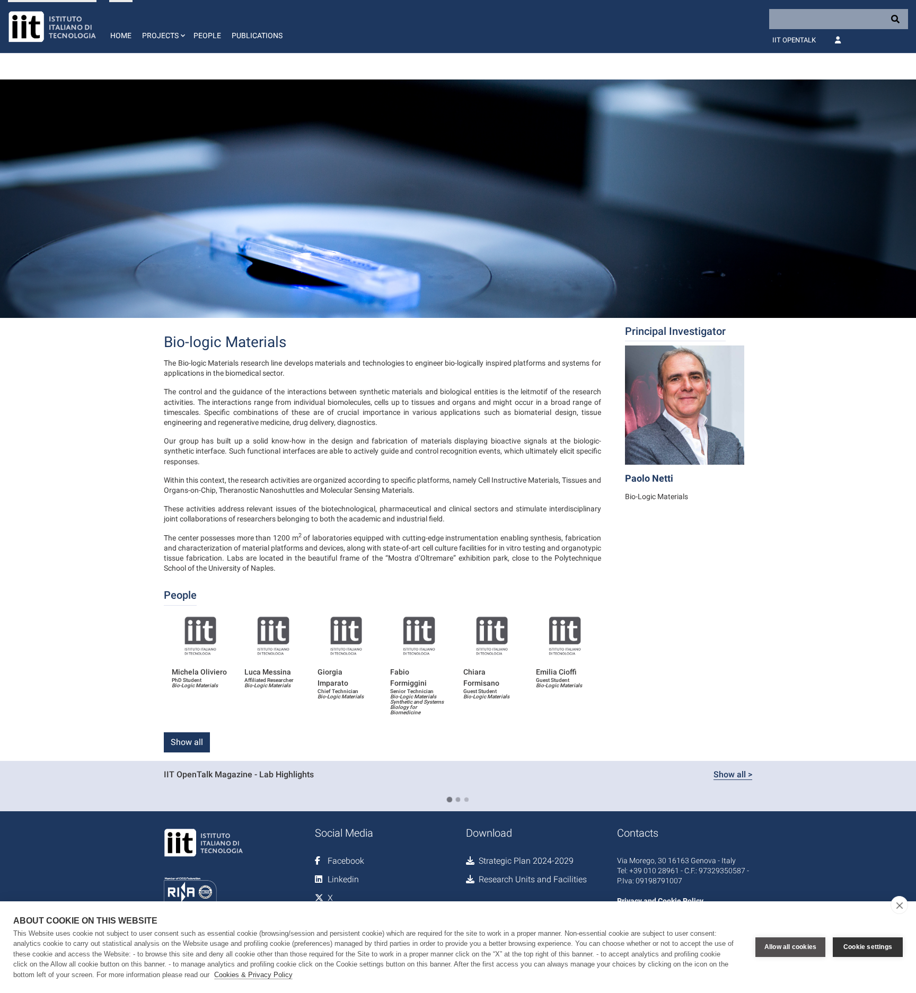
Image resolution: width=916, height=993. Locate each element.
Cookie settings (867, 947)
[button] (162, 26)
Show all (187, 742)
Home (120, 35)
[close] (899, 905)
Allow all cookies (790, 947)
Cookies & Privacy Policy (253, 975)
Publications (257, 35)
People (207, 35)
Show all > (733, 774)
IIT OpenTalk (794, 40)
